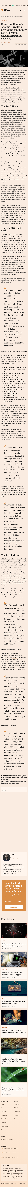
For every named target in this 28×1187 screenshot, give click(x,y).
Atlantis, (13, 238)
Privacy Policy (13, 1183)
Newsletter (4, 1115)
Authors (16, 1115)
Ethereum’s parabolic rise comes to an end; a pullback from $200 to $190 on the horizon (14, 777)
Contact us (17, 1111)
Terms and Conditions (7, 1139)
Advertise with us (19, 1108)
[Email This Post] (19, 789)
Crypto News (5, 1027)
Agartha (3, 565)
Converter (4, 1111)
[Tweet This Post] (12, 789)
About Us (16, 1104)
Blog (2, 1108)
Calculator (4, 1122)
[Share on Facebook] (8, 789)
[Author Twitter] (13, 857)
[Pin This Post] (15, 789)
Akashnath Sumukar (7, 1035)
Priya (2, 44)
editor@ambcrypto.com (9, 1153)
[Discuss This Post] (22, 789)
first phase (15, 657)
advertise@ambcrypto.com (10, 1157)
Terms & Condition (23, 1183)
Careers (16, 1119)
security (9, 248)
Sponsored (4, 1130)
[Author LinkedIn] (17, 857)
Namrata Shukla (6, 977)
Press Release (5, 1126)
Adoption (4, 969)
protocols (4, 579)
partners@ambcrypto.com (10, 1148)
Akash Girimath (6, 1006)
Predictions (4, 1119)
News (2, 1104)
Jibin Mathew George (7, 948)
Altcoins (4, 20)
